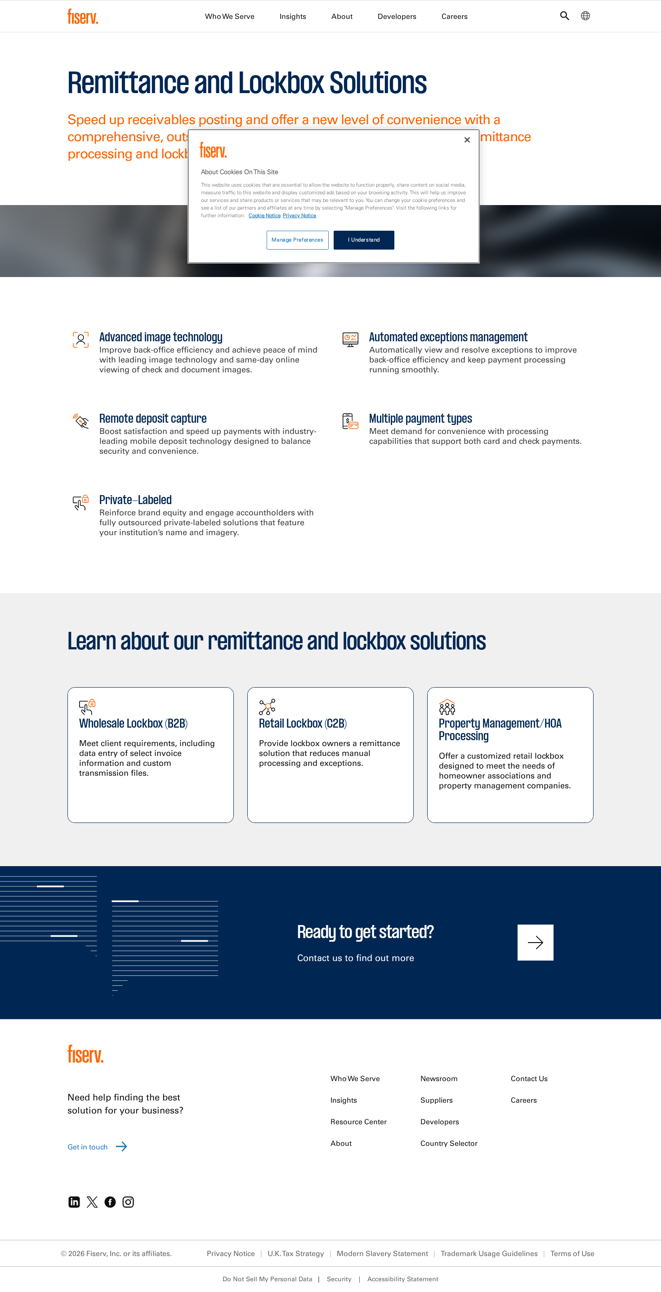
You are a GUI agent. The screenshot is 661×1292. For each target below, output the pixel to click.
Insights (293, 16)
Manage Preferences (297, 240)
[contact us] (536, 943)
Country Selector (449, 1143)
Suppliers (436, 1099)
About (342, 16)
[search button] (565, 17)
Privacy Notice (231, 1253)
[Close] (467, 140)
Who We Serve (230, 16)
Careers (455, 16)
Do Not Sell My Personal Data (268, 1279)
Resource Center (358, 1121)
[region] (334, 196)
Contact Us (529, 1078)
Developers (397, 16)
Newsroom (439, 1078)
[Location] (585, 17)
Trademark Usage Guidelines (489, 1253)
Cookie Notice (265, 215)
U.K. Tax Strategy (296, 1253)
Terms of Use (572, 1253)
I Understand (364, 240)
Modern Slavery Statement (382, 1253)
